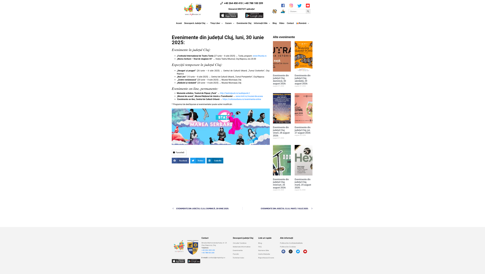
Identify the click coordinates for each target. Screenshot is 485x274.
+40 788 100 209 (253, 3)
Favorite (180, 152)
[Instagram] (291, 251)
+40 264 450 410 (233, 3)
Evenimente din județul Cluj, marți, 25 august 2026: (303, 183)
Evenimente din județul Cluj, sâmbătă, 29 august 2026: (302, 79)
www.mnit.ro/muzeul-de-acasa (249, 96)
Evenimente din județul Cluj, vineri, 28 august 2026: (281, 131)
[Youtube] (305, 251)
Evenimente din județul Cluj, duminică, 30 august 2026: (281, 79)
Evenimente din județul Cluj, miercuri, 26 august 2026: (281, 183)
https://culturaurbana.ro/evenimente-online (242, 99)
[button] (180, 160)
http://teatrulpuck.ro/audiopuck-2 (235, 93)
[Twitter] (298, 251)
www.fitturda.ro (259, 56)
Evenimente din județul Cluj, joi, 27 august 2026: (303, 130)
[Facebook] (283, 251)
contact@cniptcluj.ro (216, 257)
